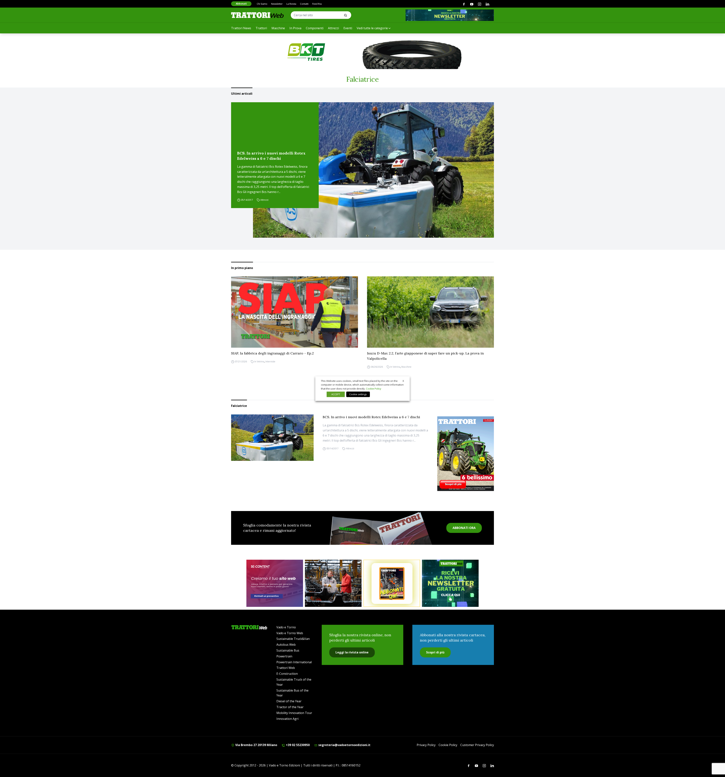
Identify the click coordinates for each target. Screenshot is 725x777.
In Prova (295, 28)
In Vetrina (259, 361)
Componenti (314, 28)
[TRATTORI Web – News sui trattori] (257, 15)
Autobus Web (286, 645)
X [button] (403, 380)
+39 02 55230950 (297, 745)
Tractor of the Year (290, 707)
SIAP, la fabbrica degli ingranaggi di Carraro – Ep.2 (272, 353)
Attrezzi (333, 28)
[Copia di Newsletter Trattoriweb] (450, 15)
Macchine (278, 28)
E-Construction (287, 674)
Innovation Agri (287, 719)
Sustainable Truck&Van (293, 639)
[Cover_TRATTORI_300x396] (465, 453)
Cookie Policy (448, 745)
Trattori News (241, 28)
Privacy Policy (426, 745)
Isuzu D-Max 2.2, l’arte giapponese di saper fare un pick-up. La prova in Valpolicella (425, 356)
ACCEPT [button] (335, 394)
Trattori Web (285, 668)
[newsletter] (450, 583)
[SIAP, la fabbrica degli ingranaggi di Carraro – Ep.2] (294, 312)
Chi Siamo (262, 3)
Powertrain (284, 656)
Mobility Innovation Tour (294, 713)
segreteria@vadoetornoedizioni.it (344, 745)
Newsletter (277, 3)
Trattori (261, 28)
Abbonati (241, 3)
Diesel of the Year (289, 701)
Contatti (304, 3)
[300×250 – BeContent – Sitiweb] (274, 583)
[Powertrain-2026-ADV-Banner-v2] (333, 583)
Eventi (347, 28)
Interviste (270, 361)
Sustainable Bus (287, 650)
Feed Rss (317, 3)
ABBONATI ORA (464, 528)
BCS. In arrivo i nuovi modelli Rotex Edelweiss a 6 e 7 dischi (271, 156)
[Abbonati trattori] (391, 583)
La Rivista (291, 3)
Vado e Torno (286, 627)
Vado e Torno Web (289, 633)
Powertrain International (294, 662)
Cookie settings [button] (358, 394)
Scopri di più (435, 652)
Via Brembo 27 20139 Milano (255, 745)
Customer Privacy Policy (477, 745)
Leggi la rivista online (352, 652)
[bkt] (362, 52)
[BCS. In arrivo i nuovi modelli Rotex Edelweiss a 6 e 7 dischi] (373, 170)
